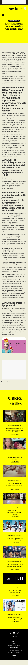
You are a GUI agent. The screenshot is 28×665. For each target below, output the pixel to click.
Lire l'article (15, 434)
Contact (14, 643)
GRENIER (14, 655)
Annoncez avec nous (14, 645)
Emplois (14, 641)
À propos (14, 636)
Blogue (14, 639)
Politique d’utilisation (14, 652)
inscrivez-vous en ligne (8, 334)
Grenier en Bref (14, 647)
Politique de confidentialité (14, 650)
